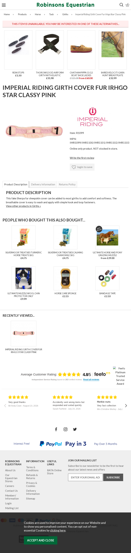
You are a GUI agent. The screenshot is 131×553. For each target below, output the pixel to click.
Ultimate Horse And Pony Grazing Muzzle (107, 254)
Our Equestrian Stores (11, 478)
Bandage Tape (107, 293)
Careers (9, 485)
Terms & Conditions (32, 469)
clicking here (58, 530)
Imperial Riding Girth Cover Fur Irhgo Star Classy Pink (23, 351)
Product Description (15, 184)
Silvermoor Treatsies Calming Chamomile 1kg (65, 254)
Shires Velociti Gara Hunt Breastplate (113, 74)
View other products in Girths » (23, 206)
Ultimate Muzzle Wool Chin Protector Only (24, 294)
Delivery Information (43, 184)
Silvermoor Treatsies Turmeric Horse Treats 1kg (23, 254)
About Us (10, 470)
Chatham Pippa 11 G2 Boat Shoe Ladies (81, 74)
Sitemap (30, 498)
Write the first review (82, 157)
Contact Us (11, 490)
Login (8, 503)
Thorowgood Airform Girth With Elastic (50, 74)
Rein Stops (18, 72)
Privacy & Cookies (31, 484)
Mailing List (12, 508)
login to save (84, 166)
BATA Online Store (54, 472)
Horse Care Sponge (65, 293)
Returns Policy (67, 184)
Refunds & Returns (32, 476)
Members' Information (12, 497)
